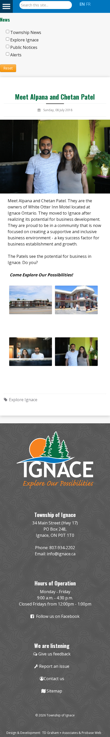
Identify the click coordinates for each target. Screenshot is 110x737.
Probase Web (91, 733)
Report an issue (54, 666)
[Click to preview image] (55, 156)
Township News (25, 32)
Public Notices (23, 47)
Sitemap (54, 691)
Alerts (15, 55)
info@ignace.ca (61, 554)
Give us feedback (54, 654)
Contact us (54, 678)
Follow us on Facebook (57, 616)
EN (82, 4)
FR (88, 4)
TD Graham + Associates (60, 733)
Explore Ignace (24, 40)
